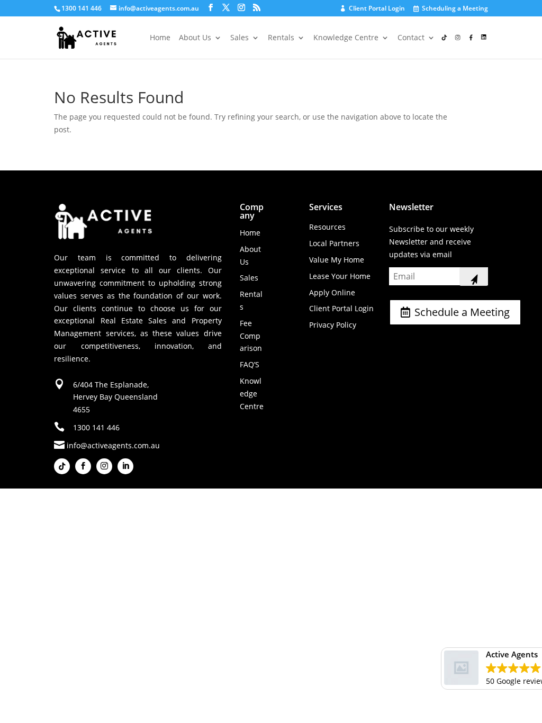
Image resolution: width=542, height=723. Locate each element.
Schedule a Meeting (462, 312)
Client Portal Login (373, 9)
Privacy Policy (332, 325)
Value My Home (336, 260)
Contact (411, 38)
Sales (239, 38)
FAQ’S (249, 364)
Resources (327, 227)
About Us (195, 38)
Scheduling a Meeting (451, 9)
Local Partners (334, 243)
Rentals (281, 38)
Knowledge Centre (345, 38)
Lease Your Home (340, 276)
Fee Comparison (251, 336)
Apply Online (332, 292)
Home (160, 38)
